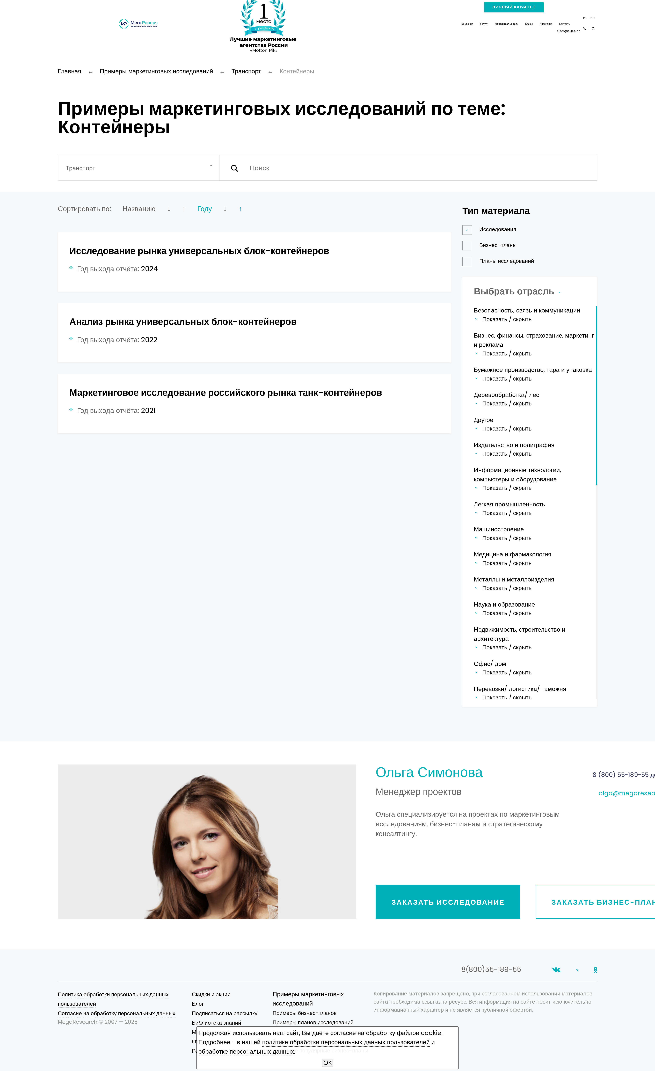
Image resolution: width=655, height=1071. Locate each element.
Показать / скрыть (507, 319)
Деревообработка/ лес (506, 394)
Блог (198, 1004)
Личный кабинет (514, 7)
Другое (483, 420)
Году (204, 209)
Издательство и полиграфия (514, 445)
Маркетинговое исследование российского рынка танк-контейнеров (225, 392)
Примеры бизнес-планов (305, 1013)
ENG (593, 18)
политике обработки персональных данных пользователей (346, 1042)
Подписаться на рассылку (224, 1013)
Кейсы (529, 24)
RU (584, 18)
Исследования (497, 229)
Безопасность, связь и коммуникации (527, 310)
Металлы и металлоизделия (514, 579)
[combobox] (139, 168)
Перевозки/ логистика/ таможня (520, 688)
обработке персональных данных (246, 1051)
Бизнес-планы (498, 245)
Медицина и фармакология (512, 554)
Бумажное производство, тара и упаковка (533, 369)
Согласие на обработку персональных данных (116, 1013)
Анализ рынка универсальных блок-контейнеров (183, 321)
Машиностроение (499, 529)
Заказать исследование (448, 902)
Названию (139, 209)
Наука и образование (504, 604)
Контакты (564, 24)
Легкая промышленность (509, 504)
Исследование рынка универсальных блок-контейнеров (199, 250)
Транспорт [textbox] (80, 168)
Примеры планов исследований (313, 1022)
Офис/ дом (490, 663)
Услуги (484, 24)
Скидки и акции (211, 994)
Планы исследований (506, 261)
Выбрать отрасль (515, 291)
